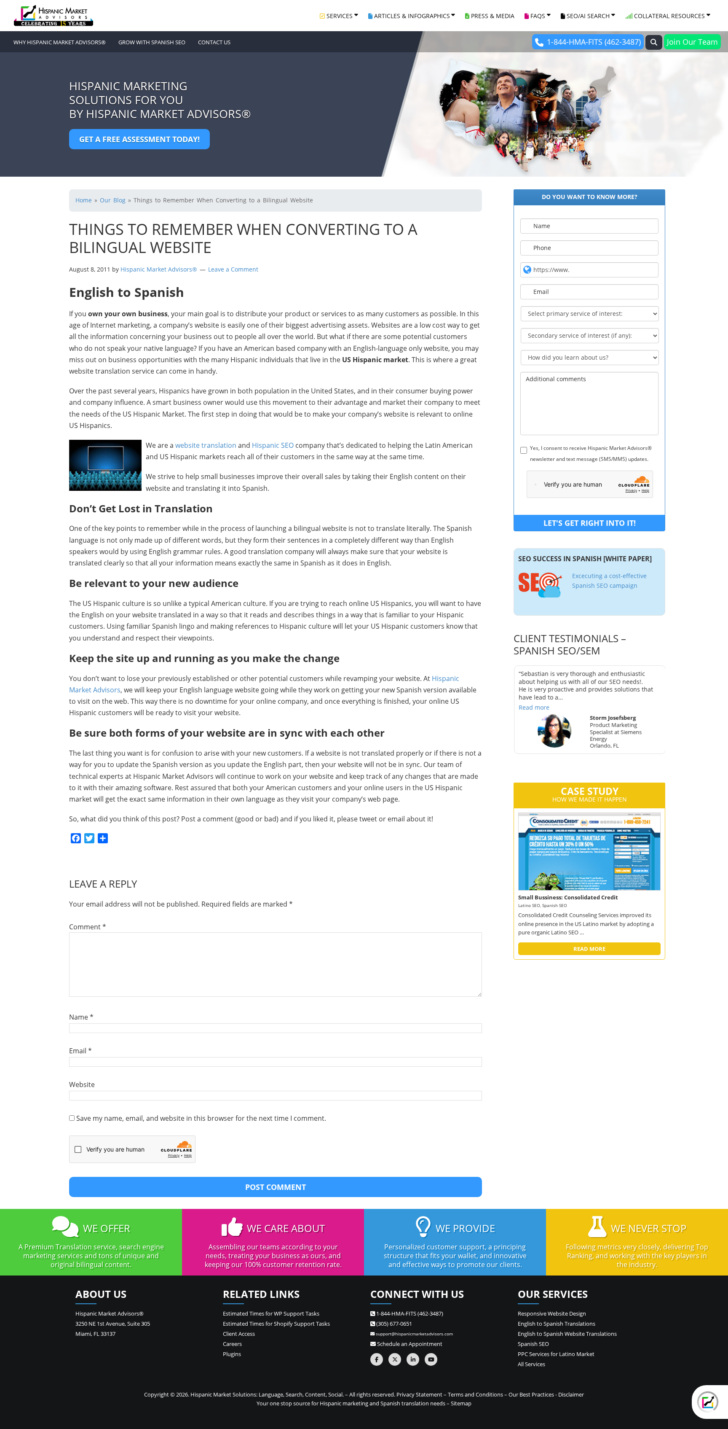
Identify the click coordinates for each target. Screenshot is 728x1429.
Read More (589, 949)
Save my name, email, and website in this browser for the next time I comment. (201, 1118)
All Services (531, 1364)
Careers (232, 1344)
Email (80, 1050)
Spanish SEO (533, 1344)
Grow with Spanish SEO (151, 42)
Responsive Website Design (552, 1313)
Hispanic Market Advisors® (159, 269)
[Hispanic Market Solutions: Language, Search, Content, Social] (53, 15)
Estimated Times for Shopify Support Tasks (276, 1323)
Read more (533, 707)
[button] (653, 42)
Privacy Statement (419, 1394)
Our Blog (113, 200)
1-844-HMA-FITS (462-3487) (594, 42)
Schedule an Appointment (409, 1344)
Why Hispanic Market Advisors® (59, 42)
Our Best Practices (531, 1394)
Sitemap (461, 1403)
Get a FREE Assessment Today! (139, 139)
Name (81, 1017)
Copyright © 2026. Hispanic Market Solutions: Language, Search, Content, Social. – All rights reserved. (269, 1394)
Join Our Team (692, 42)
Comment (87, 926)
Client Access (239, 1334)
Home (83, 200)
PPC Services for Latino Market (556, 1354)
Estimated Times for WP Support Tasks (271, 1313)
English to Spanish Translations (556, 1323)
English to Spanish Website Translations (567, 1334)
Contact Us (214, 42)
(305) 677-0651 (393, 1323)
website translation (205, 445)
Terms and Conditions (475, 1394)
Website (82, 1084)
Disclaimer (571, 1394)
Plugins (232, 1354)
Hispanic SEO (273, 445)
